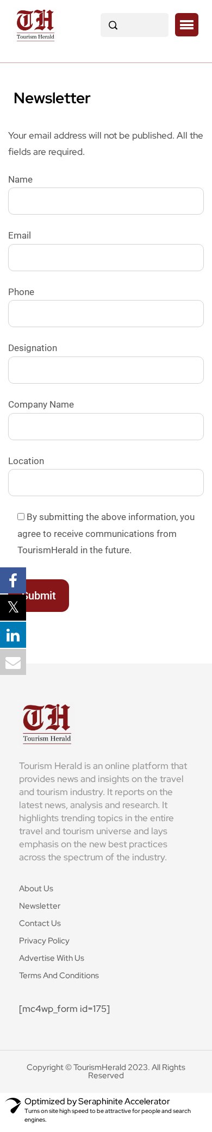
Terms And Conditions (59, 975)
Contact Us (40, 923)
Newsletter (39, 905)
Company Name (41, 404)
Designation (32, 347)
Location (26, 460)
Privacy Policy (44, 940)
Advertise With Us (51, 958)
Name (20, 179)
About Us (36, 888)
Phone (21, 291)
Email (19, 235)
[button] (186, 25)
